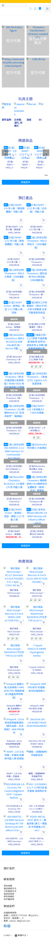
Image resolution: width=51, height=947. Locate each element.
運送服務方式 (10, 888)
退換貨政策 (9, 893)
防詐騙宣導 (9, 899)
